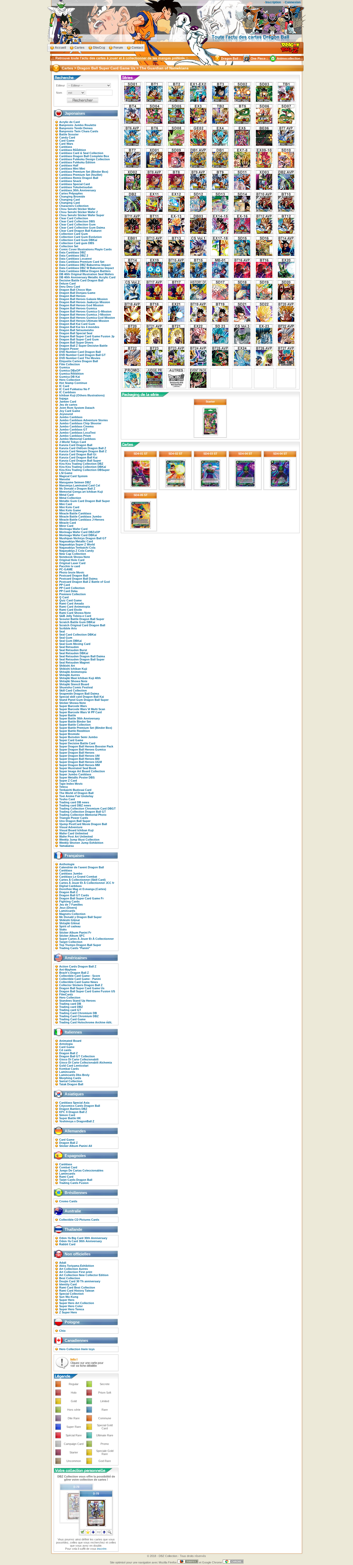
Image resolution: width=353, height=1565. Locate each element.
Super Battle (67, 715)
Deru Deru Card (69, 286)
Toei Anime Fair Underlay (76, 796)
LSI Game (65, 473)
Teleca (63, 786)
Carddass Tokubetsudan (76, 187)
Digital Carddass (70, 885)
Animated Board (70, 1040)
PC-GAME (66, 569)
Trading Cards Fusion (74, 1182)
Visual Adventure (70, 827)
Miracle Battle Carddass (75, 513)
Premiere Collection (72, 594)
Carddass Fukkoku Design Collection (84, 159)
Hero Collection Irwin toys (77, 1349)
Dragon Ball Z (68, 892)
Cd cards (65, 1050)
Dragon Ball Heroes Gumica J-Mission (85, 314)
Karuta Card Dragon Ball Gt (77, 454)
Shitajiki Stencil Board (74, 684)
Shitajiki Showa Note (73, 681)
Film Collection (69, 364)
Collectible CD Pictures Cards (79, 1219)
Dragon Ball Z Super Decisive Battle (83, 345)
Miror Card (66, 525)
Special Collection (71, 1293)
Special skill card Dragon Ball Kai (81, 696)
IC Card (64, 386)
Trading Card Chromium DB (78, 1013)
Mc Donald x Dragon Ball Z (77, 488)
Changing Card (69, 199)
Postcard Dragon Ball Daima (78, 578)
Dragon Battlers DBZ (73, 1108)
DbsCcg (99, 47)
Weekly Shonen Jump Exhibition (81, 842)
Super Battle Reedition (74, 730)
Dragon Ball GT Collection (77, 1056)
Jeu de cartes (68, 404)
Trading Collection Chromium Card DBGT (87, 808)
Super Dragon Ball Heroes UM (79, 755)
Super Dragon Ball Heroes (76, 752)
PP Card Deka (68, 591)
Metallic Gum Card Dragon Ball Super (84, 501)
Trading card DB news (74, 802)
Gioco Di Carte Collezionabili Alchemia (85, 1062)
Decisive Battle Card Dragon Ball (81, 280)
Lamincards (67, 910)
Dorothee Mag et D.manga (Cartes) (82, 889)
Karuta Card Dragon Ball (75, 445)
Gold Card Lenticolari (73, 1065)
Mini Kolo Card (69, 507)
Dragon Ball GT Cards (74, 895)
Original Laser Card (72, 563)
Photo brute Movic (71, 572)
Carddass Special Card (74, 184)
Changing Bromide (72, 196)
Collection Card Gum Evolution (80, 236)
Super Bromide (69, 734)
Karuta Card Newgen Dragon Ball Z (83, 451)
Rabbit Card (67, 1244)
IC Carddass (67, 392)
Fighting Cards (69, 901)
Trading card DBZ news (75, 805)
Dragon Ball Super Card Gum (79, 339)
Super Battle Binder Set (75, 721)
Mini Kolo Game (70, 510)
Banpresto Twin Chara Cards (78, 131)
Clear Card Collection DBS (77, 221)
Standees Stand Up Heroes (77, 1000)
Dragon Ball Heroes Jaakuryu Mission (84, 302)
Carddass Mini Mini (72, 168)
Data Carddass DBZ (72, 252)
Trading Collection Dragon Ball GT (82, 811)
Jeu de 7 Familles (71, 904)
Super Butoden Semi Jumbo (78, 737)
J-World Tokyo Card (72, 441)
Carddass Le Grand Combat (78, 876)
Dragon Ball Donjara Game (77, 292)
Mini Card (65, 504)
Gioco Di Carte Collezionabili (78, 1059)
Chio (62, 1330)
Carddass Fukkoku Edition (77, 162)
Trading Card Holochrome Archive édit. (85, 1022)
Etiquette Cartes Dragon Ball (78, 361)
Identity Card (68, 1284)
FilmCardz (66, 994)
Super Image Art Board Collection (82, 771)
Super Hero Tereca (71, 1309)
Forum (118, 47)
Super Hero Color (71, 1306)
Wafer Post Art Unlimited (76, 836)
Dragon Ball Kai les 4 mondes (79, 327)
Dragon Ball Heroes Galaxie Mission (83, 299)
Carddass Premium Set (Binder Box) (83, 171)
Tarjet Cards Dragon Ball (75, 1179)
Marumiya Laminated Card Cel (79, 485)
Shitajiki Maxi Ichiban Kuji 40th (80, 678)
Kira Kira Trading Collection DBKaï (82, 466)
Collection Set (68, 246)
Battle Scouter (69, 134)
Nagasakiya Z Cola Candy (76, 550)
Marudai (64, 479)
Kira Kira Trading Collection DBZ (81, 463)
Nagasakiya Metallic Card (76, 541)
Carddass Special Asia (74, 1102)
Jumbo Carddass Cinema (76, 426)
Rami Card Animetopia (74, 606)
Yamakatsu (66, 845)
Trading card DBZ (71, 1006)
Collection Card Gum (73, 233)
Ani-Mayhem (67, 969)
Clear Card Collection (73, 218)
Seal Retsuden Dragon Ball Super (81, 659)
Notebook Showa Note (74, 556)
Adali (62, 1262)
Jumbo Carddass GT (73, 429)
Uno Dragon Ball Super (74, 820)
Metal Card (66, 494)
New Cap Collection (72, 553)
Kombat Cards (69, 1068)
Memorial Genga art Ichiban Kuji (81, 491)
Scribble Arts (68, 628)
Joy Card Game (69, 410)
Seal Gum (65, 637)
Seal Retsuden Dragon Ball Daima (82, 656)
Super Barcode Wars (73, 706)
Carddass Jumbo (70, 873)
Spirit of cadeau (70, 926)
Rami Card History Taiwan (76, 1290)
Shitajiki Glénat (69, 923)
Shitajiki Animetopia (73, 671)
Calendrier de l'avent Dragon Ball (81, 867)
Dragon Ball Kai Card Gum (77, 323)
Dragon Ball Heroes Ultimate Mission (84, 320)
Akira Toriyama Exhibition (76, 1265)
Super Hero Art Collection (76, 1303)
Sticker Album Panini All (75, 1145)
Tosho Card (67, 799)
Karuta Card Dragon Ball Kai (78, 457)
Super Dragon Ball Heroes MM (79, 765)
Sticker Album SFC (72, 935)
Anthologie (66, 864)
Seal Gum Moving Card (74, 643)
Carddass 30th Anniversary (77, 190)
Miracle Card (67, 522)
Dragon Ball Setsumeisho (76, 330)
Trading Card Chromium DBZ (79, 1016)
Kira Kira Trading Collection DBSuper (84, 469)
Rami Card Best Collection (77, 1287)
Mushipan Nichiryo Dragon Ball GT (82, 538)
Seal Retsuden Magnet (74, 662)
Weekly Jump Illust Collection (79, 839)
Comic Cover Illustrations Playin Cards (85, 249)
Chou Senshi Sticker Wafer (77, 208)
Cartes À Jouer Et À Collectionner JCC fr (86, 882)
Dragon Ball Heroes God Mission (81, 305)
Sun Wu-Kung (68, 1296)
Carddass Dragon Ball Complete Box (84, 156)
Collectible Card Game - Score (79, 975)
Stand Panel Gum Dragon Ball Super (84, 699)
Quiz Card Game (70, 600)
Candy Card (67, 137)
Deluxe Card (67, 283)
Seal (62, 631)
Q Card (64, 597)
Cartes (79, 47)
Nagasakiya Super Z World (77, 544)
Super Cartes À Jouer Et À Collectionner (86, 938)
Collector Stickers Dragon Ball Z (81, 985)
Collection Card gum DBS (76, 243)
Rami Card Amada (71, 603)
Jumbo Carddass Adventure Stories (83, 420)
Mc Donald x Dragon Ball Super (80, 917)
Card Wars (66, 143)
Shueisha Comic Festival (76, 687)
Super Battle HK (70, 1118)
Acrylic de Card (69, 121)
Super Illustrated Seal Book (77, 768)
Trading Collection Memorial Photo (82, 814)
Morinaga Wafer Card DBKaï (78, 535)
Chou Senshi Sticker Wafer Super (81, 215)
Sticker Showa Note (72, 702)
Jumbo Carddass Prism (75, 435)
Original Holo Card (72, 560)
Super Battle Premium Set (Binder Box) (85, 727)
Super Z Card (68, 780)
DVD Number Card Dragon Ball (80, 351)
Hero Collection (69, 379)
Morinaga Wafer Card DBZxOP (79, 532)
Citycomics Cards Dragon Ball (79, 1105)
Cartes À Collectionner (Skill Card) (82, 879)
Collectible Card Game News (78, 982)
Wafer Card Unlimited (73, 833)
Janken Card (67, 401)
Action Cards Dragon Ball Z (77, 966)
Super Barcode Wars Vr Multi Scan (82, 709)
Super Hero (66, 1299)
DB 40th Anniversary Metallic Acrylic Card (87, 277)
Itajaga (63, 398)
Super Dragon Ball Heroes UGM (80, 761)
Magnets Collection (72, 913)
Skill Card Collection (73, 690)
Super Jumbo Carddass (75, 774)
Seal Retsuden (69, 647)
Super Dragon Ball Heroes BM (79, 758)
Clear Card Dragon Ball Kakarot (80, 230)
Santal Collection (70, 1081)
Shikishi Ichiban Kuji (73, 668)
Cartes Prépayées (71, 193)
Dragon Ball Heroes (72, 295)
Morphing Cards (70, 1078)
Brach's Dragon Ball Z (74, 972)
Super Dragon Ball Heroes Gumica (82, 749)
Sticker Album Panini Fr (75, 932)
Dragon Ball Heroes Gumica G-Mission (85, 311)
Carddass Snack (70, 181)
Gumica (64, 367)
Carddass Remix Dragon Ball (78, 177)
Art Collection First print (75, 1271)
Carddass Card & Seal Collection (81, 153)
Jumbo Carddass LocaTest (77, 432)
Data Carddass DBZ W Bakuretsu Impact (86, 268)
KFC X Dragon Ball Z (73, 1111)
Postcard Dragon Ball (73, 575)
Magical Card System (73, 476)
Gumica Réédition (71, 373)
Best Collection (69, 1278)
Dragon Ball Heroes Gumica (78, 308)
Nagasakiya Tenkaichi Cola (77, 547)
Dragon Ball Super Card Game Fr (81, 898)
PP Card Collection (72, 587)
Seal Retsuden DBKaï (73, 653)
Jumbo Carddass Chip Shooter (80, 423)
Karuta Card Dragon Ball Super (80, 460)
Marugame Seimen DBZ (75, 482)
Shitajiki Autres (69, 674)
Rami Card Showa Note (75, 612)
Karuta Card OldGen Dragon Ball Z (82, 448)
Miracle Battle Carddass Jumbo (80, 516)
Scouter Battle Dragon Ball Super (81, 619)
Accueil (60, 47)
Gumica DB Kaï (69, 376)
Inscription (273, 2)
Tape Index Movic (71, 783)
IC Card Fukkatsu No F (74, 389)
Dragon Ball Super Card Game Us (81, 988)
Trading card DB (70, 1003)
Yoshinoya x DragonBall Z (76, 1121)
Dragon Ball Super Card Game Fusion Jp (86, 336)
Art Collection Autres (73, 1268)
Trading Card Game (72, 1019)
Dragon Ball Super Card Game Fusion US (87, 991)
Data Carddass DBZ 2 (73, 255)
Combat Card (68, 1167)
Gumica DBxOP (69, 370)
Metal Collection (70, 497)
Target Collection (70, 941)
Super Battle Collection (75, 724)
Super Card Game (71, 740)
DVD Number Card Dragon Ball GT (82, 354)
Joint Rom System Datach (77, 407)
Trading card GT (70, 1009)
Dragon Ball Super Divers (76, 342)
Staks (63, 929)
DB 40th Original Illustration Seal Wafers (86, 274)
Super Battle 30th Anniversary (79, 718)
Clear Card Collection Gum (77, 224)
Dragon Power (69, 348)
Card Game (66, 140)
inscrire (101, 1548)
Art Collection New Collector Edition (84, 1275)
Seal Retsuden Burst (73, 650)
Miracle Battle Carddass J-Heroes (81, 519)
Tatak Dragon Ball (71, 1084)
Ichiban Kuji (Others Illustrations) (82, 395)
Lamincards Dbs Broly (74, 1074)
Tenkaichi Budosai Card (75, 789)
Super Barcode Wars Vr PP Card (80, 712)
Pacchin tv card (69, 566)
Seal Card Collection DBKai (77, 634)
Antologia (66, 1043)
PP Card (64, 584)
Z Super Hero (68, 1312)
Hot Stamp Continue (73, 382)
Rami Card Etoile (70, 609)
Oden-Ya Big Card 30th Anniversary (83, 1238)
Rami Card (66, 1176)
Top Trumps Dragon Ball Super (80, 945)
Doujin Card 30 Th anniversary (79, 1281)
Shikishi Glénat (69, 920)
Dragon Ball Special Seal (75, 333)
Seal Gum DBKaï (70, 640)
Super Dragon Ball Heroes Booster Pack (86, 746)
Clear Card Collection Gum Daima (82, 227)
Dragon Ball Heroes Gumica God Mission (87, 317)
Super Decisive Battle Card (77, 743)
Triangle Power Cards (73, 817)
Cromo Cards (68, 1201)
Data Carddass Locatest (75, 258)
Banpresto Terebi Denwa (76, 128)
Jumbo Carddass (70, 417)
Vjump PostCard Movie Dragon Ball (83, 824)
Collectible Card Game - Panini (80, 978)
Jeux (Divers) (68, 907)
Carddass (65, 146)
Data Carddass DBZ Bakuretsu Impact (85, 264)
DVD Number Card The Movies (79, 358)
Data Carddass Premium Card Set (81, 261)
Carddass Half (68, 165)
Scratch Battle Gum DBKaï (77, 622)
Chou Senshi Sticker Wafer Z (78, 212)
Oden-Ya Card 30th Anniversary (80, 1241)
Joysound (66, 414)
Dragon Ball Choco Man (75, 289)
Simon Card (67, 1115)
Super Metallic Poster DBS (77, 777)
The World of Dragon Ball (76, 793)
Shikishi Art (67, 665)
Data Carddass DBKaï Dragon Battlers (85, 271)
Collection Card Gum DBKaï (78, 240)
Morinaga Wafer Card (73, 528)
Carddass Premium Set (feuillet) (80, 174)
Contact (137, 47)
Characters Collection (74, 205)
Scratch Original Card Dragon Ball (82, 625)
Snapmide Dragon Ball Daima (79, 693)
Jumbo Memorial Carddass (77, 438)
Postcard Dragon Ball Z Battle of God (84, 581)
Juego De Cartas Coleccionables (81, 1170)
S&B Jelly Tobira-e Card (75, 615)
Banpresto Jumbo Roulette (77, 125)
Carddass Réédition (72, 149)
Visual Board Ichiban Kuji (76, 830)
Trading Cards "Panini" (74, 948)
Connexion (293, 2)
